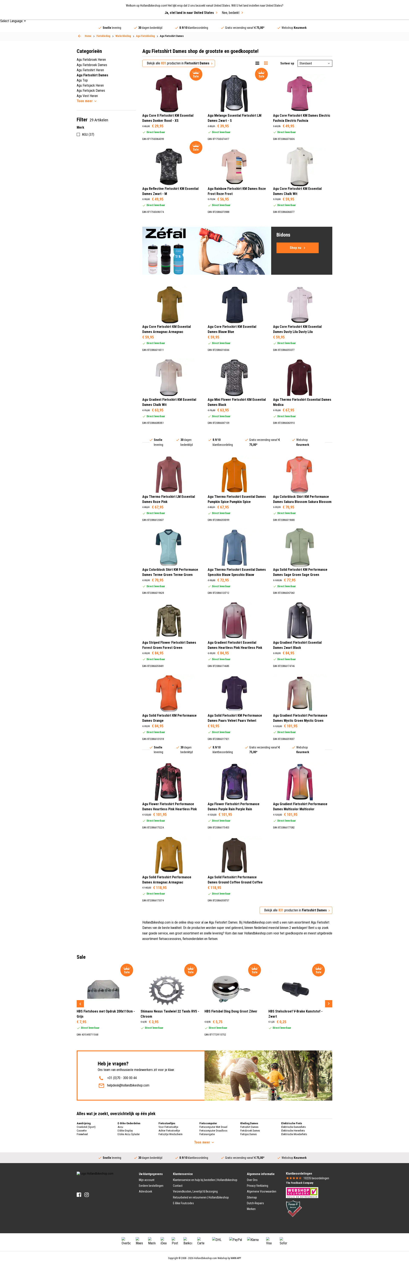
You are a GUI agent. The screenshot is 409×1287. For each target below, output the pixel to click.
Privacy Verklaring (257, 1185)
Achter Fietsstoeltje (169, 1130)
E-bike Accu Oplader (129, 1134)
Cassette (81, 1130)
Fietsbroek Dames (250, 1130)
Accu (120, 1127)
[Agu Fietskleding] (79, 36)
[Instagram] (86, 1195)
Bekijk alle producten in (178, 63)
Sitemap (252, 1197)
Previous (80, 1003)
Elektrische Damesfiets (293, 1127)
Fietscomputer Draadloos (213, 1130)
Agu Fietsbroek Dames (92, 65)
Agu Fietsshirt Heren (90, 70)
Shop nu (295, 248)
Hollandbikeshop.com (205, 1258)
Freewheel (82, 1134)
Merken (251, 1209)
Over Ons (252, 1180)
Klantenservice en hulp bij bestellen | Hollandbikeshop (205, 1180)
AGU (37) (88, 134)
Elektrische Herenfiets (293, 1130)
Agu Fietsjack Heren (90, 85)
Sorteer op (287, 63)
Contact (178, 1185)
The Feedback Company (299, 1182)
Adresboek (145, 1191)
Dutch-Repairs (255, 1203)
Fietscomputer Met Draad (213, 1127)
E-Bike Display (125, 1130)
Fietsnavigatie (207, 1134)
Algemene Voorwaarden (261, 1191)
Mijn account (146, 1180)
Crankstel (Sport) (86, 1127)
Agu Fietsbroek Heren (91, 60)
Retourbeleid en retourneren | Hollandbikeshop (201, 1197)
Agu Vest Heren (87, 96)
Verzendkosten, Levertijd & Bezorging (195, 1191)
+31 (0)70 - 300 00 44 (122, 1078)
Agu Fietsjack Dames (91, 91)
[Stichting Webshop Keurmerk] (302, 1192)
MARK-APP (236, 1258)
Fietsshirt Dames (249, 1127)
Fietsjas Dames (248, 1134)
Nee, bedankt (230, 13)
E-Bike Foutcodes (183, 1203)
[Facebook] (79, 1195)
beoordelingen (316, 1178)
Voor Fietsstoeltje (168, 1127)
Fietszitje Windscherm (170, 1134)
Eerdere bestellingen (151, 1185)
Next (328, 1003)
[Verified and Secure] (294, 1208)
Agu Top (82, 80)
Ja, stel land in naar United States (189, 13)
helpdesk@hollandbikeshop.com (128, 1085)
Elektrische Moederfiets (294, 1134)
